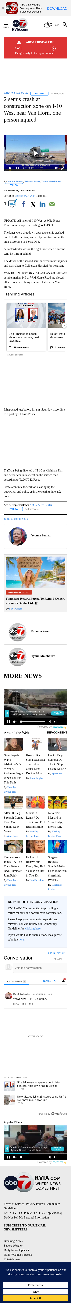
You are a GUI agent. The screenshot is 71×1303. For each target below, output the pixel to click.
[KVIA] (24, 24)
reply (16, 1004)
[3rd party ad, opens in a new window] (35, 586)
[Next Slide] (64, 325)
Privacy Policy (35, 1203)
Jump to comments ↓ (16, 518)
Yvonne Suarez (15, 181)
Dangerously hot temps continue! (35, 53)
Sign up (61, 953)
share (52, 1004)
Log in (51, 953)
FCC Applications (50, 1213)
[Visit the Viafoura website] (59, 1113)
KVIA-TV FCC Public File (20, 1213)
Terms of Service (14, 1203)
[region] (35, 1034)
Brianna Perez (32, 181)
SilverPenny (15, 608)
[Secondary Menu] (9, 24)
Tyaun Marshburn (51, 181)
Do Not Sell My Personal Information (26, 1217)
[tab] (16, 981)
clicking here (33, 928)
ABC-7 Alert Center (41, 505)
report (60, 1004)
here (21, 939)
